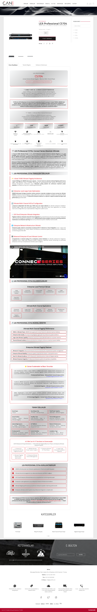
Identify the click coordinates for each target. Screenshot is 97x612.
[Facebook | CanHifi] (44, 44)
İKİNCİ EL (47, 3)
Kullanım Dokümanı (41, 65)
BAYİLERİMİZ (68, 3)
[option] (20, 36)
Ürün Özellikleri (13, 65)
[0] (91, 3)
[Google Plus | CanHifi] (49, 44)
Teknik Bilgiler (27, 65)
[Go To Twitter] (48, 597)
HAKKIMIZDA (60, 3)
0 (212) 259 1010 (51, 574)
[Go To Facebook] (41, 597)
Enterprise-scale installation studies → (54, 387)
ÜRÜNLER (26, 3)
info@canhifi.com (51, 580)
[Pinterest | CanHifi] (52, 44)
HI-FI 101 (53, 3)
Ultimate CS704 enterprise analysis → (55, 398)
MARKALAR (32, 3)
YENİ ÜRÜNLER (40, 3)
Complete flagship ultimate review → (55, 376)
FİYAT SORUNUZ (47, 38)
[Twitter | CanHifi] (47, 44)
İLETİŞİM (74, 3)
